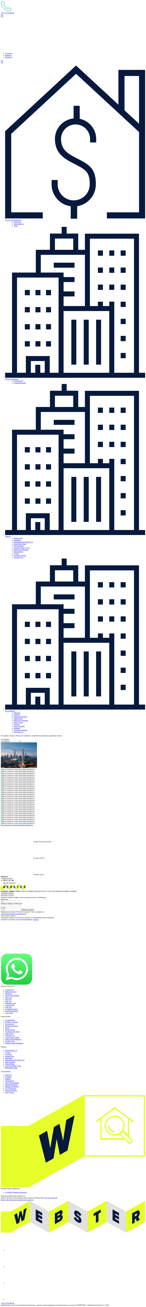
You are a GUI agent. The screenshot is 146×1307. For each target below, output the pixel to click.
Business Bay (18, 538)
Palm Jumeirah (19, 546)
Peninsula (8, 994)
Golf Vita (8, 1007)
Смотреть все (18, 557)
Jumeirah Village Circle (21, 548)
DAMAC (17, 715)
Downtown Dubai (20, 555)
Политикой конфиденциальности (14, 914)
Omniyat (17, 724)
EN (2, 15)
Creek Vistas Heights (12, 995)
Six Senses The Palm (12, 1032)
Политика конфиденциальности (21, 1200)
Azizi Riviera (9, 1005)
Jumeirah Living (10, 1003)
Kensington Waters (11, 1026)
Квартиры (17, 222)
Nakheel (8, 1079)
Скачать (36, 919)
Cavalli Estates (10, 1020)
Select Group (18, 722)
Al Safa (16, 554)
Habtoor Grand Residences (14, 1043)
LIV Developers (10, 1088)
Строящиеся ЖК (20, 383)
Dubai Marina (18, 552)
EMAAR (17, 713)
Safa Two (8, 1001)
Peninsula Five (10, 1030)
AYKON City (10, 1035)
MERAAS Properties (21, 720)
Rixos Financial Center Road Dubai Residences (17, 825)
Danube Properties (11, 1085)
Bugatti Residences (11, 1011)
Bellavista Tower (11, 992)
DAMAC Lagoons (11, 1022)
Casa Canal (9, 1013)
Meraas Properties (11, 1090)
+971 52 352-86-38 (7, 13)
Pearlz (7, 1028)
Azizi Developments (20, 730)
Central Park (9, 990)
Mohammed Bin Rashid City (23, 542)
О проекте (9, 53)
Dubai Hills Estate (20, 544)
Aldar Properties (19, 726)
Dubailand (17, 540)
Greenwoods (9, 1024)
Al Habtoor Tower (11, 1009)
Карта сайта (5, 1200)
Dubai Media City (11, 1050)
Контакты (8, 57)
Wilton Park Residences (13, 1039)
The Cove (8, 997)
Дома (16, 226)
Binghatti (17, 728)
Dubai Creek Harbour (21, 550)
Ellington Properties (20, 717)
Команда (8, 55)
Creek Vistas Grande (12, 1037)
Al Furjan (8, 1054)
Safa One (8, 999)
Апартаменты (19, 224)
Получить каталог (7, 893)
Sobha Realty (18, 719)
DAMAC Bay (10, 1041)
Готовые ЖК (18, 381)
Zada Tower (9, 1034)
